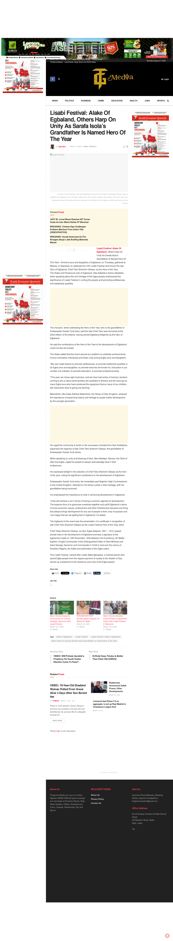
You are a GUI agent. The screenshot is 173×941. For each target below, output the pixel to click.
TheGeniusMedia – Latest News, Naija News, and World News (73, 62)
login (58, 731)
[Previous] (69, 250)
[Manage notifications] (167, 936)
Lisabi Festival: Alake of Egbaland (105, 637)
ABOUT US (54, 59)
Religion (93, 146)
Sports (161, 100)
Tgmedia (62, 146)
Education (116, 100)
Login (166, 79)
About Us (95, 795)
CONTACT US (65, 59)
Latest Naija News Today (81, 59)
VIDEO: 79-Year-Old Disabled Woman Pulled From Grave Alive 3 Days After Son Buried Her (68, 691)
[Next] (74, 250)
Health (133, 100)
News (55, 100)
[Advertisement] (81, 19)
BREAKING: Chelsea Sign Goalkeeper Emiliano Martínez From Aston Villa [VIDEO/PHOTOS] (68, 229)
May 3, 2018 (98, 710)
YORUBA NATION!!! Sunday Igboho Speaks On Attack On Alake (88, 618)
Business (86, 100)
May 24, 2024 (115, 695)
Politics (69, 100)
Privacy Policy (97, 59)
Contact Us (96, 803)
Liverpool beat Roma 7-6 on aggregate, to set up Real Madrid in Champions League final (109, 704)
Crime (101, 100)
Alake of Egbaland (64, 637)
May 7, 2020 (66, 701)
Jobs (147, 100)
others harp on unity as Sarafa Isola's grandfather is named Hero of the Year (84, 641)
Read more (57, 720)
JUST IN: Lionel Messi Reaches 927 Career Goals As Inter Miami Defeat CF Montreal (70, 221)
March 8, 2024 (75, 146)
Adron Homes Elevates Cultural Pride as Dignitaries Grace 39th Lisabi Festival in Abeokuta (115, 619)
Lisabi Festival (81, 637)
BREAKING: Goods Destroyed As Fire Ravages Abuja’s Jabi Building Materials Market (69, 239)
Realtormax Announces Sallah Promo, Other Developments (117, 687)
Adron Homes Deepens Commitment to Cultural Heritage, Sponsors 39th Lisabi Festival (60, 619)
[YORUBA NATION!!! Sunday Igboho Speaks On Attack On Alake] (89, 607)
